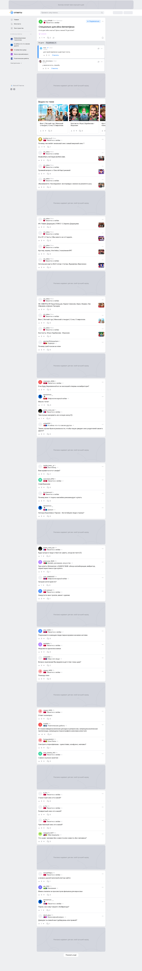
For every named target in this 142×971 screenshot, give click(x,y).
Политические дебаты (56, 726)
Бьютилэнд (52, 467)
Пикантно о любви (52, 23)
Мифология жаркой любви (57, 398)
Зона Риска (52, 741)
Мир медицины (53, 835)
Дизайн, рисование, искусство (59, 563)
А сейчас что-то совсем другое (60, 425)
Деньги (50, 510)
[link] (53, 118)
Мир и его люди (54, 659)
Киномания (52, 888)
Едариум (51, 343)
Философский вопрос (56, 917)
